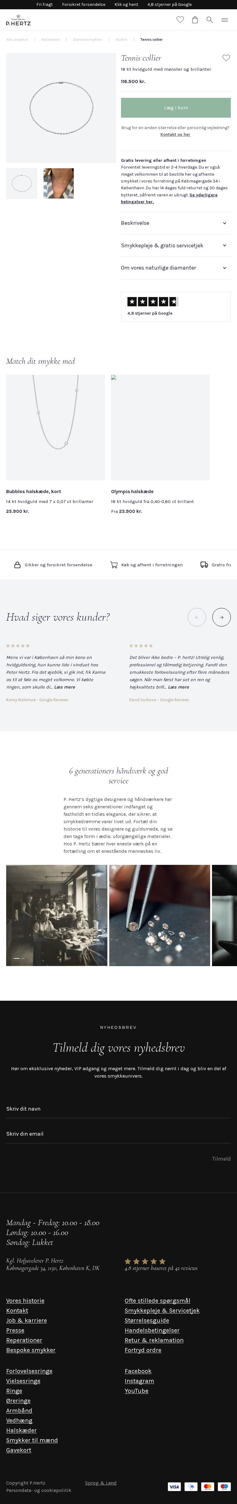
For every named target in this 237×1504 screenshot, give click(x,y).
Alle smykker (17, 39)
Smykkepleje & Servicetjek (162, 1310)
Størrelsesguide (147, 1320)
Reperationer (24, 1340)
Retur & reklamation (154, 1340)
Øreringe (18, 1400)
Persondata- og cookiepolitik (38, 1490)
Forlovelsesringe (29, 1371)
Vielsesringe (23, 1381)
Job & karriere (26, 1320)
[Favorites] (180, 20)
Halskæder (21, 1430)
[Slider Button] (221, 617)
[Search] (210, 20)
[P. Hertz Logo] (18, 19)
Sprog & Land (101, 1483)
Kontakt (17, 1310)
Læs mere (64, 687)
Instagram (139, 1381)
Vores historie (25, 1300)
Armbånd (19, 1410)
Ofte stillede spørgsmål (157, 1300)
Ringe (14, 1390)
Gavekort (18, 1450)
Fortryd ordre (143, 1350)
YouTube (136, 1390)
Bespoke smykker (31, 1350)
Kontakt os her (175, 134)
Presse (15, 1330)
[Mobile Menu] (224, 20)
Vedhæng (19, 1420)
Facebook (138, 1371)
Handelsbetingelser (152, 1330)
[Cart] (195, 20)
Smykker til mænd (32, 1440)
